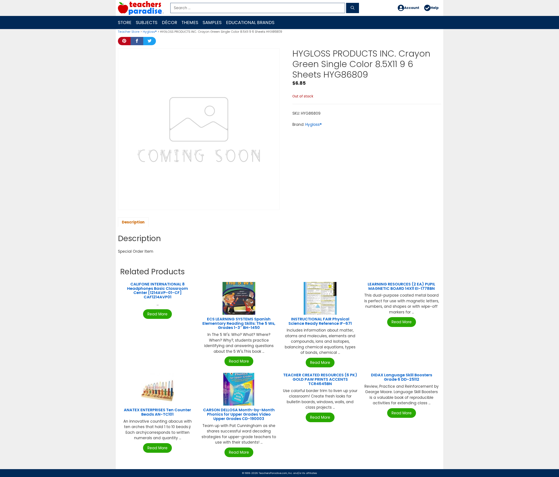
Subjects (146, 22)
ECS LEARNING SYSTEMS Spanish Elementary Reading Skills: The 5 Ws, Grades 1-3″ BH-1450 (238, 323)
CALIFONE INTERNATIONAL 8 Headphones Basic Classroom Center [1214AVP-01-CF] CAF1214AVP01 (157, 290)
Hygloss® (150, 31)
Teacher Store (129, 31)
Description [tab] (133, 222)
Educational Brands (250, 22)
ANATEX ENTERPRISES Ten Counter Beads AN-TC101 (157, 412)
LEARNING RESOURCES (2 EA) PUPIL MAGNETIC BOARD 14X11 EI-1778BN (401, 286)
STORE (124, 22)
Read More (157, 314)
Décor (169, 22)
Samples (212, 22)
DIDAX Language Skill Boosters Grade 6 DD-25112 (401, 377)
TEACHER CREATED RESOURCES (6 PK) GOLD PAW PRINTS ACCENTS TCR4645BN (320, 379)
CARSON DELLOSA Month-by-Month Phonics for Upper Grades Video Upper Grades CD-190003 (239, 414)
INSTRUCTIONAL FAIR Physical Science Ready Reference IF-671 (320, 321)
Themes (189, 22)
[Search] (352, 8)
